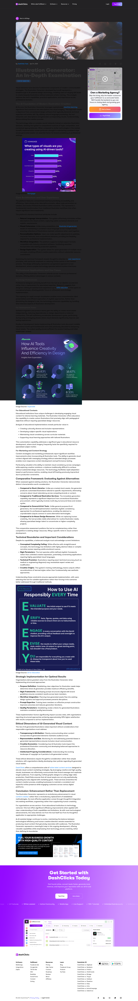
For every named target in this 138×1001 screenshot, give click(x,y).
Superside (31, 407)
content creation (22, 797)
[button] (39, 4)
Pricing (74, 4)
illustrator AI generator (68, 226)
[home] (22, 4)
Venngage (31, 193)
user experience (74, 259)
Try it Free (117, 4)
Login (107, 4)
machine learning (70, 107)
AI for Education (33, 673)
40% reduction (62, 288)
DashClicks (20, 768)
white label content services (61, 768)
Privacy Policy (34, 998)
